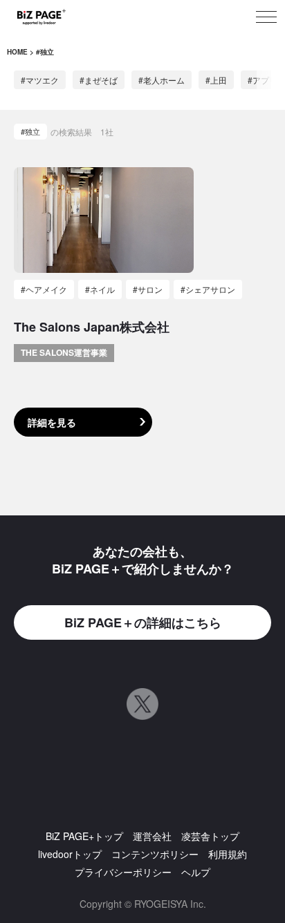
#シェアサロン (208, 289)
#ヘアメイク (44, 289)
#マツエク (40, 80)
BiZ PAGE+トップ (84, 836)
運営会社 (152, 836)
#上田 (216, 80)
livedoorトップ (70, 854)
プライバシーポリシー (123, 872)
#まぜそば (99, 80)
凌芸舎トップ (210, 836)
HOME (17, 52)
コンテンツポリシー (155, 854)
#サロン (148, 289)
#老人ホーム (161, 80)
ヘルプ (195, 872)
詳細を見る (52, 422)
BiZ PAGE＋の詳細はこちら (142, 622)
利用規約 (227, 854)
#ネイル (100, 289)
